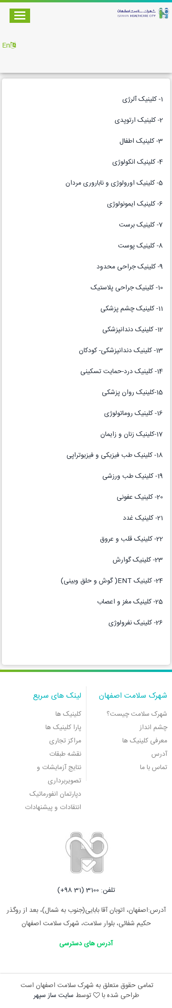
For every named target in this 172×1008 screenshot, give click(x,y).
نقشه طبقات (65, 754)
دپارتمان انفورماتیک (55, 794)
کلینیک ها (68, 714)
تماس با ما (153, 767)
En (6, 45)
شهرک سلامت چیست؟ (137, 714)
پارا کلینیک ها (63, 727)
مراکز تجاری (65, 741)
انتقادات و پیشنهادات (53, 807)
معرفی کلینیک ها (144, 741)
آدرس (159, 754)
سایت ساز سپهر (53, 995)
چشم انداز (153, 727)
